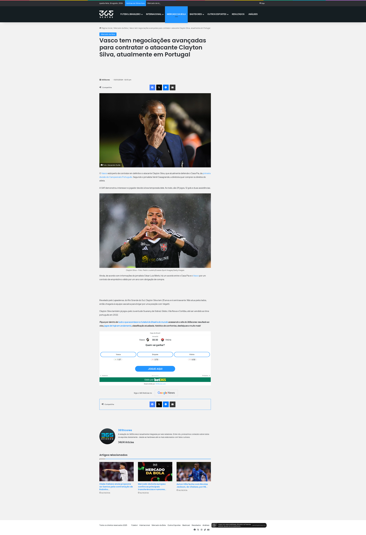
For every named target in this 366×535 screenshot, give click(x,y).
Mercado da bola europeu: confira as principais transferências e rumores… (152, 487)
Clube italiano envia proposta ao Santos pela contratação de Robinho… (116, 487)
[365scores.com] (106, 14)
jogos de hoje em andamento (117, 325)
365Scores (106, 80)
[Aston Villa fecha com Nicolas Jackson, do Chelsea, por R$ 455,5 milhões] (194, 471)
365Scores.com (161, 384)
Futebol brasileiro (130, 14)
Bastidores (196, 14)
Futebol (134, 525)
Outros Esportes (216, 14)
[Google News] (166, 393)
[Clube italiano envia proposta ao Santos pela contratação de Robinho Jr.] (116, 471)
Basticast (186, 525)
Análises (253, 14)
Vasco (104, 173)
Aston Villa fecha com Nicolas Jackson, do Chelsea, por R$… (192, 485)
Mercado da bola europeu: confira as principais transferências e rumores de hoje (179, 3)
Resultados (238, 14)
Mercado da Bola (176, 14)
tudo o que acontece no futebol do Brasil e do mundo (143, 322)
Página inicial (106, 28)
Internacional (153, 14)
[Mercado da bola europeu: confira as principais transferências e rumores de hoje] (155, 471)
